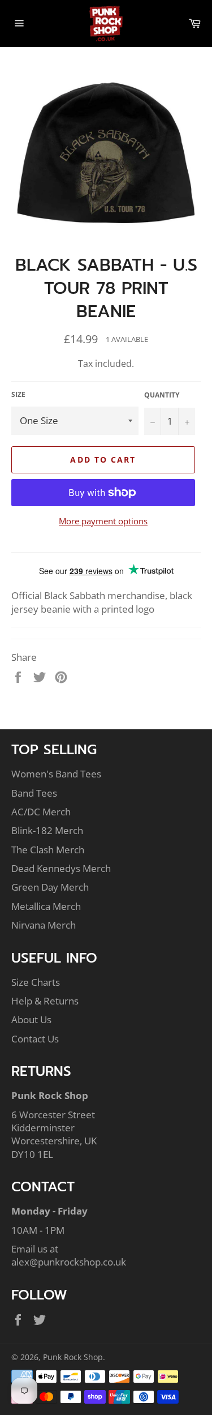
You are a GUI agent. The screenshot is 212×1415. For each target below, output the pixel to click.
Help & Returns (45, 1000)
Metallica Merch (46, 906)
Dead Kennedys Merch (61, 868)
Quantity (161, 395)
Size (18, 394)
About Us (31, 1019)
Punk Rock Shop (73, 1357)
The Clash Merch (47, 849)
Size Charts (35, 982)
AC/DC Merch (41, 811)
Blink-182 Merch (47, 830)
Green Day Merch (50, 887)
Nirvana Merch (43, 924)
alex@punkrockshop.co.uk (68, 1261)
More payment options (103, 521)
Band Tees (34, 793)
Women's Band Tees (56, 773)
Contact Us (35, 1038)
